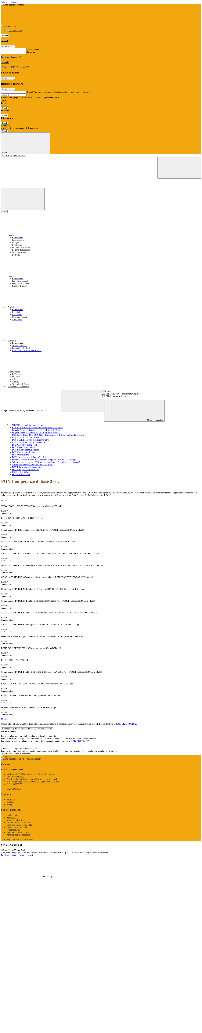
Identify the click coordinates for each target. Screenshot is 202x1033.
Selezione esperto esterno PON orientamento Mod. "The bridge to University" (46, 462)
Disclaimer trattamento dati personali (17, 855)
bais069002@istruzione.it (35, 779)
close (4, 211)
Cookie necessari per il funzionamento (18, 748)
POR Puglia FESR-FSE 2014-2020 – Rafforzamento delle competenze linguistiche (48, 435)
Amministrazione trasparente (19, 835)
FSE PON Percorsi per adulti (24, 445)
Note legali (11, 817)
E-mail (30, 92)
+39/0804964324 (17, 777)
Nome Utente (33, 49)
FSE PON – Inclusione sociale (25, 437)
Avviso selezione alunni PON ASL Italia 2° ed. (32, 464)
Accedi (5, 36)
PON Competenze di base (23, 452)
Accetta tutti (43, 729)
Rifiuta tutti (23, 729)
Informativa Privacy (15, 820)
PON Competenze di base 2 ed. (25, 469)
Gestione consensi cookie (18, 832)
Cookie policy (13, 815)
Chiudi (4, 108)
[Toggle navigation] (23, 199)
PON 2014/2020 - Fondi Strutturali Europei (123, 394)
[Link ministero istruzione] (13, 5)
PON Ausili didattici (21, 474)
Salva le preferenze (22, 754)
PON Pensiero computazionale (25, 450)
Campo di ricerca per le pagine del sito (17, 410)
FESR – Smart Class (21, 472)
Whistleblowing (13, 830)
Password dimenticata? (11, 57)
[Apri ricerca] (179, 168)
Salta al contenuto (8, 2)
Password (31, 52)
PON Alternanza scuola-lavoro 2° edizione (30, 457)
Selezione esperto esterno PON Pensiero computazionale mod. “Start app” (44, 459)
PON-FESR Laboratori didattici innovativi (30, 440)
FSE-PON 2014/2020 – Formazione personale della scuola (37, 427)
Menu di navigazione (155, 420)
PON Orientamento (20, 455)
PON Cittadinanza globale (23, 447)
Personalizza (7, 729)
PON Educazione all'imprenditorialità (28, 467)
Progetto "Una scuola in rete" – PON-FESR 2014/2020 (36, 430)
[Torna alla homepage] (101, 155)
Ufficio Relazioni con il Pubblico (21, 822)
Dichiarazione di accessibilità (19, 825)
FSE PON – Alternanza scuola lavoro (28, 442)
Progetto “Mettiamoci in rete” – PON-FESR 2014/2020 (36, 432)
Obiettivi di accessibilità (17, 827)
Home (107, 391)
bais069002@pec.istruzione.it (35, 781)
